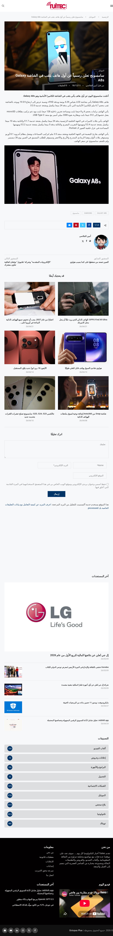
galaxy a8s (102, 213)
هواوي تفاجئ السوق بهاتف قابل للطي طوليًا (83, 368)
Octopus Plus (75, 930)
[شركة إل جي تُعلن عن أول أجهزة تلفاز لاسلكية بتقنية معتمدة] (13, 689)
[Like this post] (96, 225)
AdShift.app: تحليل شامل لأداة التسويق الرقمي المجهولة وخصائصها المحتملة (78, 720)
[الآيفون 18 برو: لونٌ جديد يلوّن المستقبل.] (29, 347)
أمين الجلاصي (91, 85)
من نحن (105, 847)
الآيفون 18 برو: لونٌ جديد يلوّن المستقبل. (30, 368)
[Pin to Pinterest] (76, 225)
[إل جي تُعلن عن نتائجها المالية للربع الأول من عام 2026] (56, 617)
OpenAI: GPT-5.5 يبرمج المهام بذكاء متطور (35, 899)
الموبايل (92, 17)
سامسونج (76, 213)
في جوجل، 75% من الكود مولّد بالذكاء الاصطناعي (33, 905)
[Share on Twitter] (82, 225)
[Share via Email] (69, 225)
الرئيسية (105, 17)
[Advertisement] (56, 548)
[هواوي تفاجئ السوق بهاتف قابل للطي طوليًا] (83, 347)
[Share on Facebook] (89, 225)
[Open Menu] (111, 6)
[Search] (2, 6)
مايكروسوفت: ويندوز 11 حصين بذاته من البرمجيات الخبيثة (86, 703)
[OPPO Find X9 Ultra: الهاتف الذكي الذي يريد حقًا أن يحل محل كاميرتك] (83, 299)
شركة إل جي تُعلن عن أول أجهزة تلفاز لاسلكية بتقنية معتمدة (85, 685)
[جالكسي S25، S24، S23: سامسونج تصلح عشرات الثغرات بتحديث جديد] (29, 393)
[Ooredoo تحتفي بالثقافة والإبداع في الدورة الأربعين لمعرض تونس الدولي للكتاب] (13, 672)
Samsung (88, 213)
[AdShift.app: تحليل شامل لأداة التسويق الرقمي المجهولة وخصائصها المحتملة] (13, 725)
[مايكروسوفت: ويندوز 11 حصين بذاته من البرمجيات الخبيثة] (13, 707)
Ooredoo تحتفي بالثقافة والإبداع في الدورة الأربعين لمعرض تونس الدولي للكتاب (77, 667)
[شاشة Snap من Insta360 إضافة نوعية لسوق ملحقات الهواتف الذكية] (83, 393)
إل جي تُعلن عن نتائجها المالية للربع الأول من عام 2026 (79, 655)
